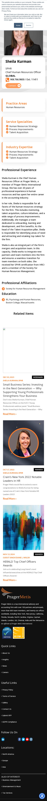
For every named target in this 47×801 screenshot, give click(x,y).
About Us (6, 653)
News (4, 666)
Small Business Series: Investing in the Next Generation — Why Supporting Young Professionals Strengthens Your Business (23, 390)
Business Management (12, 780)
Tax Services (7, 793)
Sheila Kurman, (13, 380)
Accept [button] (18, 25)
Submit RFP (7, 715)
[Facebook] (19, 739)
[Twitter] (23, 739)
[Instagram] (31, 739)
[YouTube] (27, 739)
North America (8, 754)
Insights (5, 659)
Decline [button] (28, 25)
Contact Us (6, 709)
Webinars (38, 377)
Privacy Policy (7, 690)
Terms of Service (9, 696)
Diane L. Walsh (23, 557)
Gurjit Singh (9, 557)
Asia (4, 767)
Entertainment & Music (12, 786)
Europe (5, 760)
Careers (5, 672)
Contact (12, 85)
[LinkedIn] (2, 739)
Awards (39, 470)
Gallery (5, 702)
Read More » (10, 414)
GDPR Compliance (9, 722)
